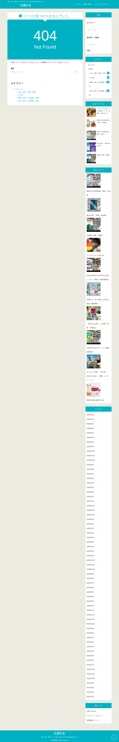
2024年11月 (91, 510)
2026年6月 (90, 424)
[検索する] (77, 72)
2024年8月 (90, 524)
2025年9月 (90, 465)
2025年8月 (90, 469)
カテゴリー (18, 89)
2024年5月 (90, 537)
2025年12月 (91, 451)
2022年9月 (90, 628)
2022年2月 (90, 660)
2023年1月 (90, 610)
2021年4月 (90, 692)
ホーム (78, 4)
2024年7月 (90, 528)
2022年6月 (90, 642)
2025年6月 (90, 478)
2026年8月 (90, 415)
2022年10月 (91, 624)
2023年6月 (90, 587)
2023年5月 (90, 592)
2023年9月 (90, 574)
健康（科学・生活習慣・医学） (29, 98)
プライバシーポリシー (102, 4)
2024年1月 (90, 556)
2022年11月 (91, 619)
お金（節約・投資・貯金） (27, 92)
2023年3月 (90, 601)
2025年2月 (90, 496)
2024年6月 (90, 533)
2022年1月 (90, 665)
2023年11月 (91, 565)
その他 (20, 95)
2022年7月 (90, 637)
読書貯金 (25, 5)
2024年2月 (90, 551)
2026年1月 (90, 446)
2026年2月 (90, 442)
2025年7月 (90, 474)
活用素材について (93, 720)
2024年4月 (90, 542)
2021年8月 (90, 687)
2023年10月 (91, 569)
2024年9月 (90, 519)
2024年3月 (90, 546)
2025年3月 (90, 492)
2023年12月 (91, 560)
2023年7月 (90, 583)
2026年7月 (90, 419)
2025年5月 (90, 483)
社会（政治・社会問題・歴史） (29, 101)
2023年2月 (90, 606)
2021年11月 (91, 674)
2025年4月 (90, 487)
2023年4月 (90, 597)
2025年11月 (91, 456)
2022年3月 (90, 656)
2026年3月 (90, 437)
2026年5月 (90, 428)
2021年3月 (90, 697)
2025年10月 (91, 460)
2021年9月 (90, 683)
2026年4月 (90, 433)
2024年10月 (91, 515)
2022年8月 (90, 633)
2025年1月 (90, 501)
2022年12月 (91, 615)
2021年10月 (91, 678)
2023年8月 (90, 578)
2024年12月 (91, 506)
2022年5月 (90, 647)
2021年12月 (91, 669)
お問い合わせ (87, 4)
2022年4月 (90, 651)
